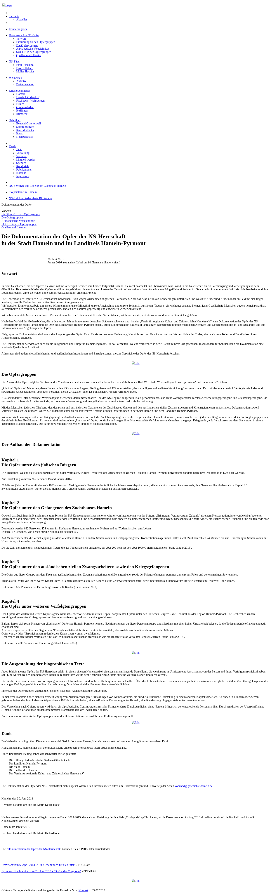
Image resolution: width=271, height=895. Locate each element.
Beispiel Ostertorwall (28, 123)
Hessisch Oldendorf (27, 97)
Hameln (20, 93)
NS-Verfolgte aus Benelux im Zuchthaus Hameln (37, 185)
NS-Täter (14, 61)
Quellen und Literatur (28, 55)
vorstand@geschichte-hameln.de (194, 786)
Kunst (19, 133)
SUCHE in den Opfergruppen (33, 51)
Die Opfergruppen (27, 45)
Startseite (14, 16)
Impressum (22, 176)
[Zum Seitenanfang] (136, 363)
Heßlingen (22, 110)
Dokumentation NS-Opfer (24, 35)
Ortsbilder (14, 120)
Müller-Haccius (25, 71)
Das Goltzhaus (24, 68)
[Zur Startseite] (7, 5)
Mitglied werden (25, 159)
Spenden (21, 162)
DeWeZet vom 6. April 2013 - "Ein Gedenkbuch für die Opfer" (38, 864)
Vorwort (21, 38)
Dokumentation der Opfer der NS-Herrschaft (34, 849)
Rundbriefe (22, 166)
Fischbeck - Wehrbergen (30, 100)
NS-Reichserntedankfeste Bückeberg (30, 198)
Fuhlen (20, 103)
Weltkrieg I (15, 77)
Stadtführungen (25, 126)
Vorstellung (22, 152)
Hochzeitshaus (24, 136)
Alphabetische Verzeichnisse (32, 48)
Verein (12, 146)
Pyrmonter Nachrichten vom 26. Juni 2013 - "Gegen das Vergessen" (41, 871)
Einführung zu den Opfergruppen (35, 42)
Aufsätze (21, 81)
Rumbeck (21, 113)
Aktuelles (21, 19)
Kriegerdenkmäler (19, 90)
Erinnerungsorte (18, 29)
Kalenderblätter (25, 130)
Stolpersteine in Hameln (23, 192)
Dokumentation (25, 84)
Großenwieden (25, 107)
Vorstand (21, 156)
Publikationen (24, 169)
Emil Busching (25, 64)
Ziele (19, 149)
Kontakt (21, 172)
